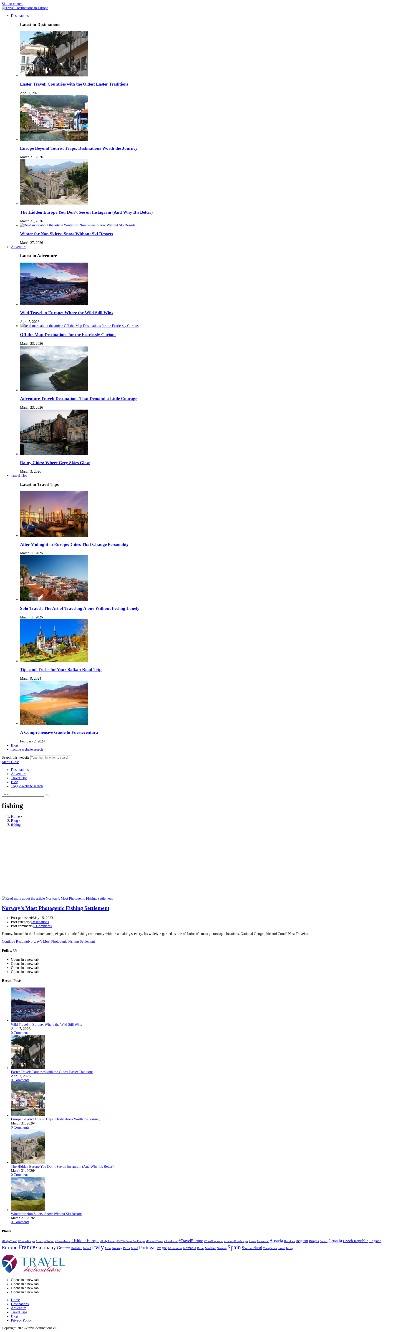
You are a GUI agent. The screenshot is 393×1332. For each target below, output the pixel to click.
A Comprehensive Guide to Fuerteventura (59, 732)
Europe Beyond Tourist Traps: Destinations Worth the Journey (79, 148)
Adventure (18, 774)
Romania (189, 1248)
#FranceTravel (63, 1241)
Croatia (335, 1240)
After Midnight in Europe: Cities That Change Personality (74, 544)
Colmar (324, 1241)
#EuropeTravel (45, 1241)
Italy (98, 1247)
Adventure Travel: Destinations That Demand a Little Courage (78, 398)
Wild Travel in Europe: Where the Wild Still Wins (66, 312)
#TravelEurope (191, 1240)
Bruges (314, 1241)
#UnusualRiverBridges (236, 1241)
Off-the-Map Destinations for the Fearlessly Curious (68, 334)
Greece (63, 1247)
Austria (276, 1240)
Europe (9, 1247)
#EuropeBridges (26, 1241)
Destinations (20, 770)
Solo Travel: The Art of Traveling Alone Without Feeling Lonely (79, 608)
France (26, 1247)
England (375, 1241)
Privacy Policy (21, 1320)
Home (15, 1300)
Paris (126, 1248)
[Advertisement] (196, 862)
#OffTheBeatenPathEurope (130, 1241)
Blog (14, 782)
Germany (46, 1247)
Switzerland (252, 1248)
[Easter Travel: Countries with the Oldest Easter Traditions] (28, 1068)
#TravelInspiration (213, 1241)
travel (281, 1248)
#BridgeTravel (9, 1241)
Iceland (87, 1248)
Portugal (147, 1247)
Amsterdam (263, 1241)
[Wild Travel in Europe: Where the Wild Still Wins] (28, 1020)
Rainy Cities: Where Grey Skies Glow (55, 462)
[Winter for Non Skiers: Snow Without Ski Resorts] (28, 1210)
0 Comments (42, 926)
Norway (117, 1248)
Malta (108, 1248)
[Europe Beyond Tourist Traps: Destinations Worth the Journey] (28, 1115)
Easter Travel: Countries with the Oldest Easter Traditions (74, 84)
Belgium (302, 1241)
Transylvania (270, 1248)
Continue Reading (48, 941)
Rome (200, 1248)
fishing (16, 825)
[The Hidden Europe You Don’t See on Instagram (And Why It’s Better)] (28, 1162)
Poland (134, 1248)
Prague (162, 1248)
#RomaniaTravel (154, 1241)
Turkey (289, 1248)
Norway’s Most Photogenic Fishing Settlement (55, 908)
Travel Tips (19, 778)
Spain (234, 1247)
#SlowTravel (171, 1241)
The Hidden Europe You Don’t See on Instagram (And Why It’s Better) (86, 212)
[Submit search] (46, 795)
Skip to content (12, 4)
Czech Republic (355, 1241)
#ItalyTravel (108, 1241)
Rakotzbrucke (175, 1248)
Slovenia (222, 1248)
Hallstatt (76, 1248)
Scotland (210, 1248)
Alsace (252, 1241)
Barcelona (289, 1241)
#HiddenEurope (85, 1240)
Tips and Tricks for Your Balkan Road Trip (61, 669)
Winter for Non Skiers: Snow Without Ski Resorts (66, 233)
